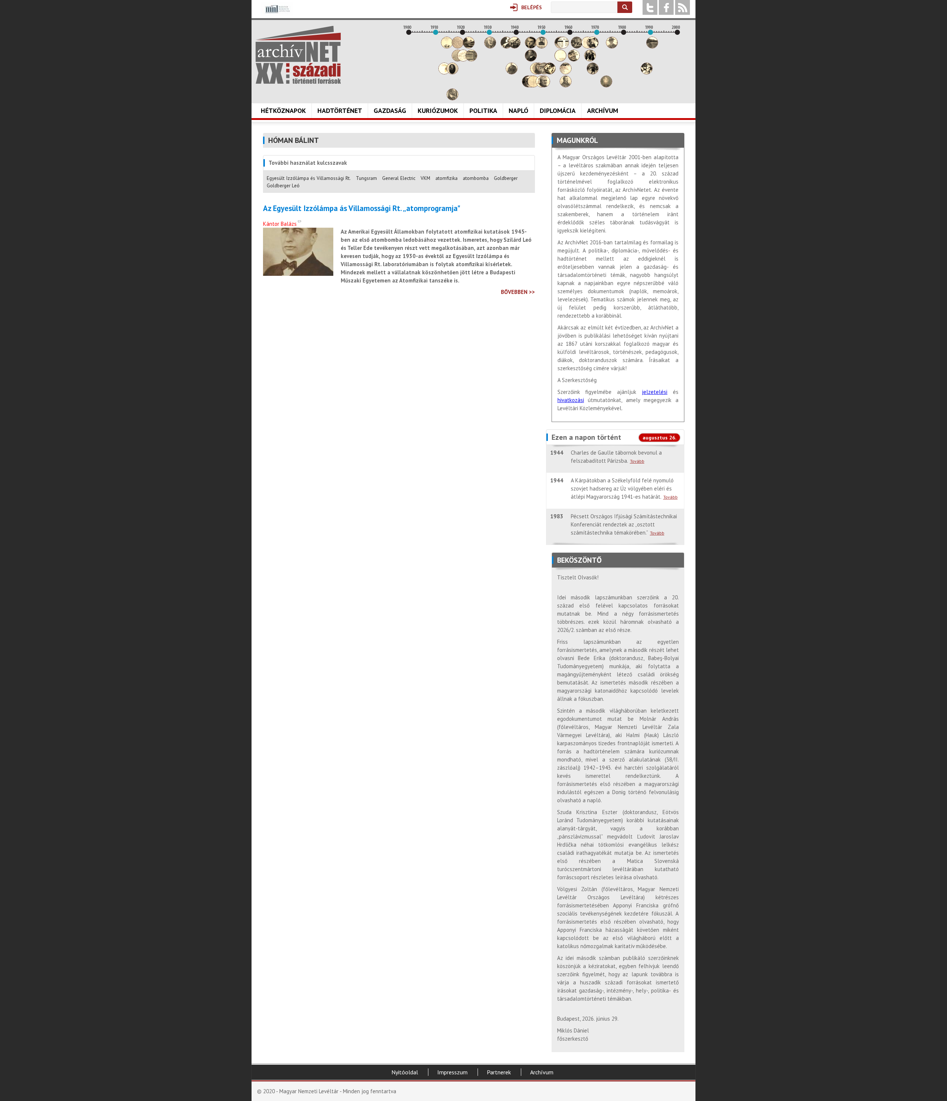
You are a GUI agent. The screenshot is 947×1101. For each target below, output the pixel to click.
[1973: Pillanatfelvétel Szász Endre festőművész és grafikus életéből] (606, 85)
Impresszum (452, 1072)
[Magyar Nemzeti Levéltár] (277, 14)
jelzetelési (654, 391)
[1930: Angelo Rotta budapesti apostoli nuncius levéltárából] (490, 46)
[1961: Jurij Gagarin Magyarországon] (574, 59)
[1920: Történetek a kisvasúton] (463, 59)
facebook (666, 7)
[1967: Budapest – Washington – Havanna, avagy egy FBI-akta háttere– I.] (590, 59)
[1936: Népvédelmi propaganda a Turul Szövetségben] (506, 46)
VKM (425, 178)
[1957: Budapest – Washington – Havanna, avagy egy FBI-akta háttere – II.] (563, 46)
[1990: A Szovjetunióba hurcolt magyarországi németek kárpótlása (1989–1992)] (652, 46)
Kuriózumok (438, 110)
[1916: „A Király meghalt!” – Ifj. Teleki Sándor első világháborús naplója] (452, 72)
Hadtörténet (339, 110)
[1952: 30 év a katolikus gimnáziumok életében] (550, 72)
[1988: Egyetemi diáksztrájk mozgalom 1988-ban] (647, 72)
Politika (483, 110)
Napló (518, 110)
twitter (650, 7)
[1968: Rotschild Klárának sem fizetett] (593, 46)
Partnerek (499, 1072)
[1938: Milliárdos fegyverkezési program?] (512, 72)
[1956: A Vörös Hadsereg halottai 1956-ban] (560, 59)
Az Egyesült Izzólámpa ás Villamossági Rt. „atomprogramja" (361, 208)
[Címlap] (298, 55)
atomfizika (446, 178)
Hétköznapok (283, 110)
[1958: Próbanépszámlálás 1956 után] (566, 85)
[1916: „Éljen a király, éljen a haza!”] (452, 98)
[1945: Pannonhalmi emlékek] (531, 59)
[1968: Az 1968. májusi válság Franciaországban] (593, 72)
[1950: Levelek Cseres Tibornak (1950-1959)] (544, 85)
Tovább (637, 461)
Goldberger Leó (283, 185)
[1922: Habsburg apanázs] (469, 46)
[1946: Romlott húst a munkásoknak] (533, 85)
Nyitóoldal (404, 1072)
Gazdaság (390, 110)
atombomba (476, 178)
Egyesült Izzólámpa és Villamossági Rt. (309, 178)
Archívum (602, 110)
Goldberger (506, 178)
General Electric (398, 178)
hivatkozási (570, 400)
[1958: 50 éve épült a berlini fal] (566, 72)
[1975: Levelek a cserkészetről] (612, 46)
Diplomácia (558, 110)
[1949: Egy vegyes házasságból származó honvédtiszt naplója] (541, 46)
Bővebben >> (518, 291)
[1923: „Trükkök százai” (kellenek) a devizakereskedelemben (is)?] (471, 59)
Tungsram (366, 178)
